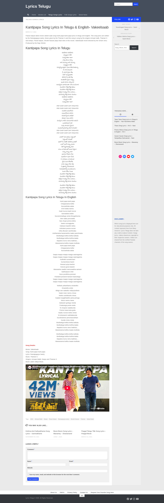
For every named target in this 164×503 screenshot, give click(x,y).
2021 (31, 419)
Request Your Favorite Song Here (102, 492)
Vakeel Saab (90, 419)
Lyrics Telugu (38, 6)
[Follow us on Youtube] (137, 19)
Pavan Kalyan (53, 419)
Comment (31, 449)
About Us (53, 492)
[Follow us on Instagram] (135, 19)
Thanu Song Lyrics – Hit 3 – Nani (124, 125)
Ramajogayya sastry (63, 419)
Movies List (42, 15)
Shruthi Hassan (75, 419)
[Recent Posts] (120, 115)
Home (34, 15)
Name (29, 461)
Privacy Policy (72, 492)
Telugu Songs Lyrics (55, 15)
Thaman (83, 419)
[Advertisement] (126, 80)
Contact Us (84, 492)
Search (116, 44)
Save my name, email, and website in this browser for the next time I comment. (54, 474)
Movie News (83, 15)
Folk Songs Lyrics (70, 15)
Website (30, 468)
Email (71, 461)
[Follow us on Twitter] (132, 19)
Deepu (45, 419)
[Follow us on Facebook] (129, 19)
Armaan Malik (38, 419)
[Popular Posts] (132, 115)
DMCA (62, 492)
